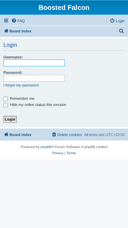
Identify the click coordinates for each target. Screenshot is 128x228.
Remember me (21, 98)
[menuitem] (18, 21)
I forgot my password (21, 85)
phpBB (46, 147)
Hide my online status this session (37, 105)
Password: (13, 72)
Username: (13, 57)
